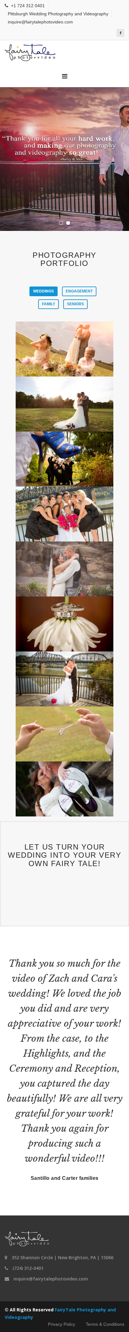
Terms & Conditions (105, 1324)
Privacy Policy (61, 1324)
